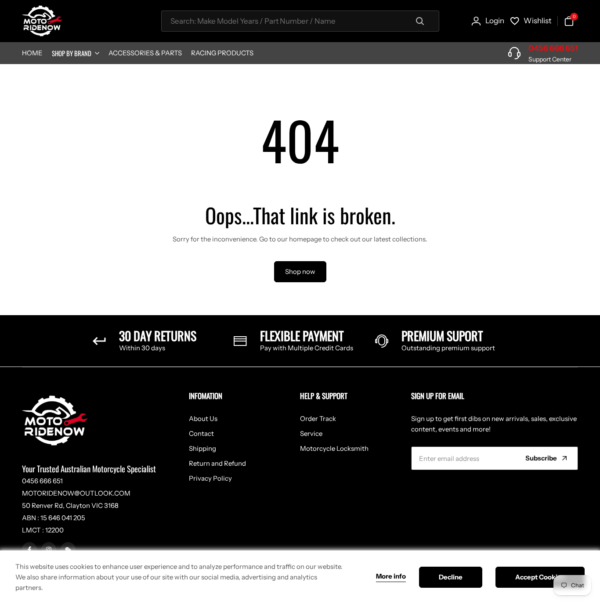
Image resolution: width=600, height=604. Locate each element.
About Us (203, 418)
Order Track (318, 418)
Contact (201, 433)
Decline (451, 577)
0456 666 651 (553, 48)
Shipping (202, 448)
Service (311, 433)
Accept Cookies (540, 577)
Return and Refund (217, 463)
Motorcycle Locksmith (334, 448)
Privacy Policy (210, 478)
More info (391, 576)
